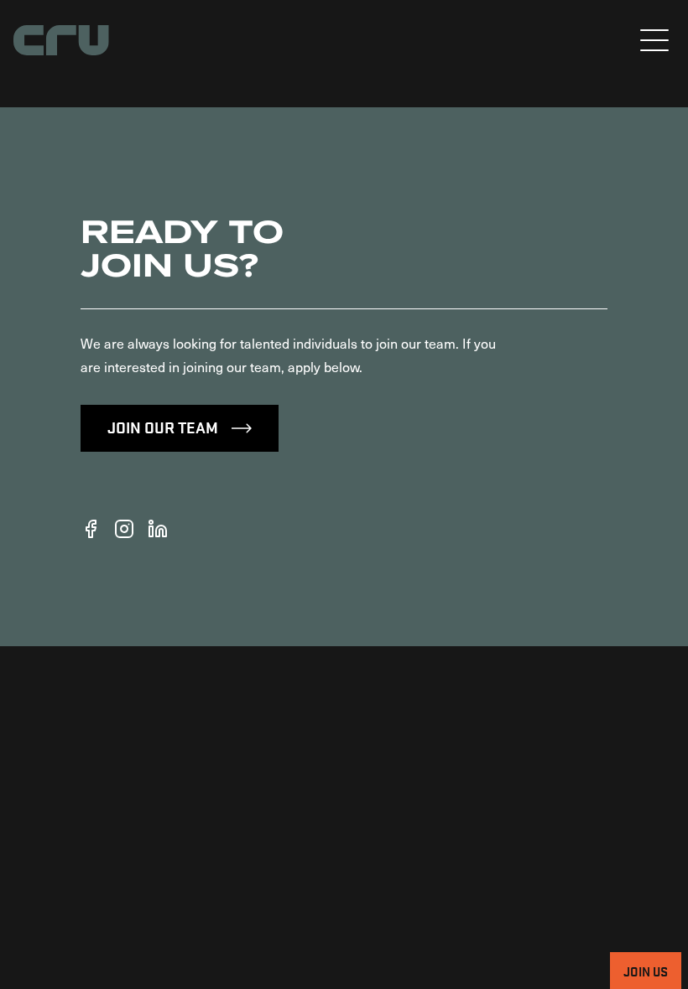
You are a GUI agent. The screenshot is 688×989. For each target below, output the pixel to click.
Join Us (645, 971)
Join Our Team (162, 427)
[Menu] (654, 40)
